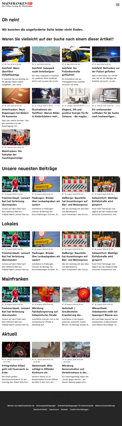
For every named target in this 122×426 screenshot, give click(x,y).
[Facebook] (54, 398)
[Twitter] (61, 398)
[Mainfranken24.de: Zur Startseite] (17, 4)
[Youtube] (68, 398)
